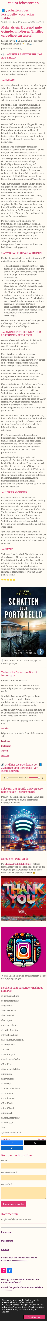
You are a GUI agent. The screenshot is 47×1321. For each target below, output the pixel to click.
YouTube (5, 755)
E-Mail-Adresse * (9, 1172)
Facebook (5, 741)
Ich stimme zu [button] (34, 1317)
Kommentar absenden (13, 1204)
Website (4, 728)
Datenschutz (7, 1241)
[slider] (12, 778)
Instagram (6, 746)
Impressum (6, 1232)
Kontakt (5, 1249)
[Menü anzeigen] (44, 3)
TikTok (4, 751)
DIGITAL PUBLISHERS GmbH (18, 864)
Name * (4, 1160)
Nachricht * (6, 1184)
